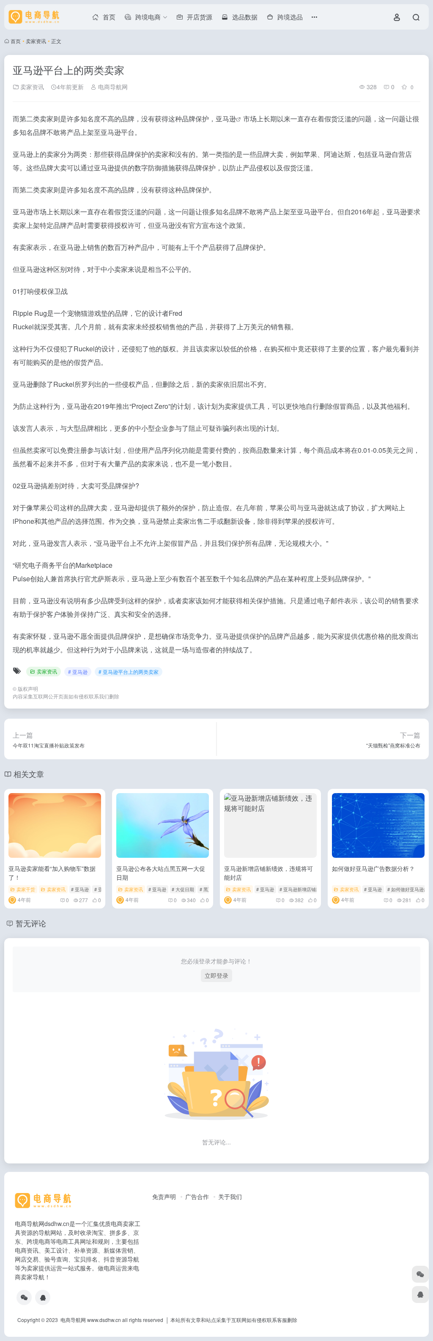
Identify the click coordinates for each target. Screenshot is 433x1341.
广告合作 (197, 1196)
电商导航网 (112, 86)
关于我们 (230, 1196)
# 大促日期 (183, 889)
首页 (16, 40)
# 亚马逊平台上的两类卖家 (129, 671)
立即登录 (216, 975)
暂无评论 (31, 922)
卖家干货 (25, 889)
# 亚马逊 (78, 671)
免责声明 (164, 1196)
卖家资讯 (36, 40)
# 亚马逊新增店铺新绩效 (305, 889)
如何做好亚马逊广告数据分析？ (373, 868)
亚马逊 (226, 118)
